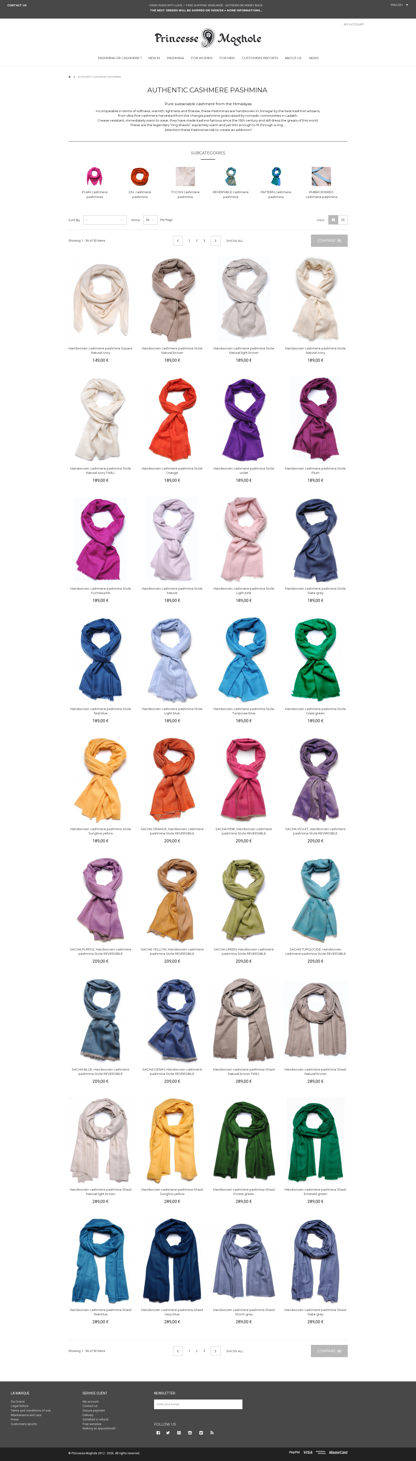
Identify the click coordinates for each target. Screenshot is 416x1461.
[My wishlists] (386, 24)
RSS (212, 1433)
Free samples (92, 1424)
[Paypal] (294, 1452)
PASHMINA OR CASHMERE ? (119, 58)
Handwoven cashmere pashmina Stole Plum (315, 470)
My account (91, 1401)
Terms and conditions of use (31, 1410)
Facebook (157, 1433)
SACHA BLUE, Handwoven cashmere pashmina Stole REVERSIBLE (100, 1071)
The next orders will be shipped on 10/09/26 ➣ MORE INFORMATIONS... (206, 10)
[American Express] (321, 1452)
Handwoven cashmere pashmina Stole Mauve (172, 591)
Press (15, 1419)
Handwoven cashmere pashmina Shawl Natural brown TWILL (244, 1071)
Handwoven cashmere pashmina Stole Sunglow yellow (100, 831)
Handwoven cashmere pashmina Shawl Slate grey (315, 1312)
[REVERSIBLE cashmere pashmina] (230, 169)
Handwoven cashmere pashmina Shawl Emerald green (315, 1192)
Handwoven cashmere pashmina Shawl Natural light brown (100, 1192)
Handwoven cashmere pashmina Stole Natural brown (172, 350)
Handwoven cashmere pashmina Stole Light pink (244, 591)
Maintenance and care (26, 1415)
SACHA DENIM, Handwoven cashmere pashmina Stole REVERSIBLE (172, 1071)
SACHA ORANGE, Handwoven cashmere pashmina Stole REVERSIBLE (172, 831)
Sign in (373, 24)
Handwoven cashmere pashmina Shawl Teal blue (100, 1312)
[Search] (411, 25)
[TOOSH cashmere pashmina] (185, 169)
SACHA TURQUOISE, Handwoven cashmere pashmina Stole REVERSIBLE (315, 951)
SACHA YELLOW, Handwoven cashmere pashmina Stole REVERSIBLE (172, 951)
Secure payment (94, 1410)
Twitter (168, 1433)
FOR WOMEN (201, 58)
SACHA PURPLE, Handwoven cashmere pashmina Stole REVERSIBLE (100, 951)
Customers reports (24, 1424)
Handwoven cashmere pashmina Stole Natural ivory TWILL (100, 470)
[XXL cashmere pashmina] (140, 169)
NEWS (313, 58)
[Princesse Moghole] (208, 37)
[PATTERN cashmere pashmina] (276, 169)
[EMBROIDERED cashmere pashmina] (321, 169)
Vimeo (201, 1433)
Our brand (18, 1401)
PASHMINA (175, 58)
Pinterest (179, 1433)
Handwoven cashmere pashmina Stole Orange (172, 470)
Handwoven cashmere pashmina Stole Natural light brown (244, 350)
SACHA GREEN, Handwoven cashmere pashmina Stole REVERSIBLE (244, 951)
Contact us (17, 5)
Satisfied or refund (95, 1419)
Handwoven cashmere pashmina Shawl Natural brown (315, 1071)
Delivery (88, 1415)
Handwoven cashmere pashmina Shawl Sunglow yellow (172, 1192)
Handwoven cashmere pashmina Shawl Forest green (244, 1192)
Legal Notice (19, 1406)
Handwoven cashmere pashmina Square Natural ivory (100, 350)
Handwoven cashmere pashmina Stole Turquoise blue (244, 711)
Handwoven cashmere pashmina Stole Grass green (315, 711)
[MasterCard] (338, 1452)
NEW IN (154, 58)
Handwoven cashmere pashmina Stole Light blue (172, 711)
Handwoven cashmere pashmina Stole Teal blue (100, 711)
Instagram (190, 1433)
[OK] (236, 1408)
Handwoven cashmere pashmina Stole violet (244, 470)
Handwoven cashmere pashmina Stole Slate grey (315, 591)
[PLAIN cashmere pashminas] (94, 169)
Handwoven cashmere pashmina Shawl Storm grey (244, 1312)
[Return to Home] (69, 76)
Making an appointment (99, 1428)
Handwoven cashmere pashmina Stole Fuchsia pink (100, 591)
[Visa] (307, 1452)
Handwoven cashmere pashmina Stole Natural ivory (315, 350)
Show (135, 220)
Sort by (74, 220)
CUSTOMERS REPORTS (259, 58)
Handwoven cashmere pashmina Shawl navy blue (172, 1312)
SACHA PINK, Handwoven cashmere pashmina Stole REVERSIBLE (243, 831)
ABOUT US (293, 58)
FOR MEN (226, 58)
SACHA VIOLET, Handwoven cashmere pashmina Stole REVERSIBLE (315, 831)
